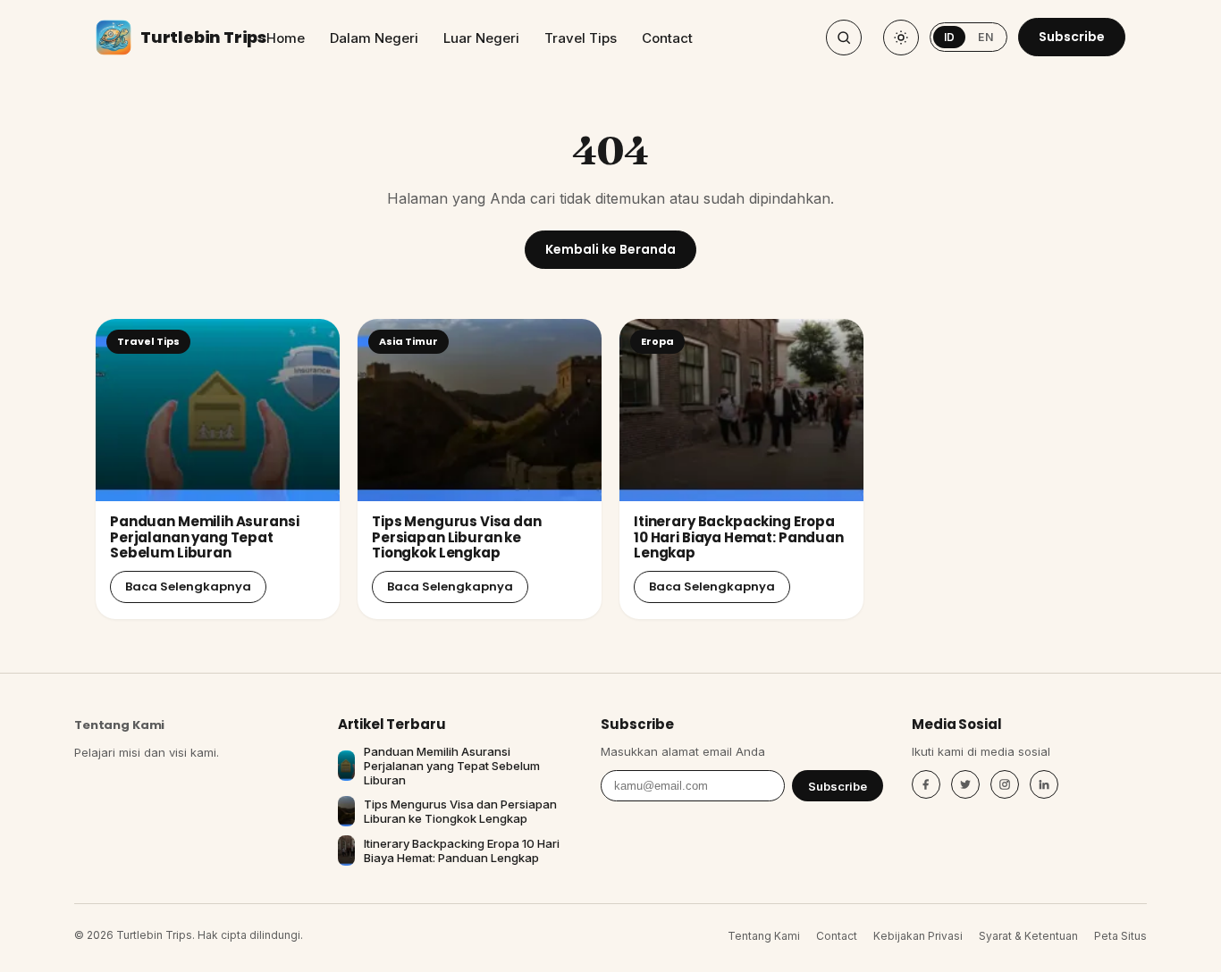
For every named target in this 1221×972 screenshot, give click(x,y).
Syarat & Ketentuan (1028, 936)
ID (950, 37)
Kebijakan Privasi (918, 936)
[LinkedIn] (1044, 784)
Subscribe (1072, 37)
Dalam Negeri (374, 37)
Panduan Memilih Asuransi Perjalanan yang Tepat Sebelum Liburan (204, 537)
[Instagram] (1004, 784)
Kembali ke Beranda (610, 249)
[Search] (844, 37)
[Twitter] (965, 784)
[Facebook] (926, 784)
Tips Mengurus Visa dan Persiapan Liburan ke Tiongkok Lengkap (457, 537)
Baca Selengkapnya (188, 586)
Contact (667, 37)
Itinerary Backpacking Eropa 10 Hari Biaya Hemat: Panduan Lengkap (739, 537)
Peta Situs (1120, 936)
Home (285, 37)
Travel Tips (580, 37)
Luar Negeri (481, 37)
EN (985, 37)
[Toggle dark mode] (901, 37)
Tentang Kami (119, 724)
